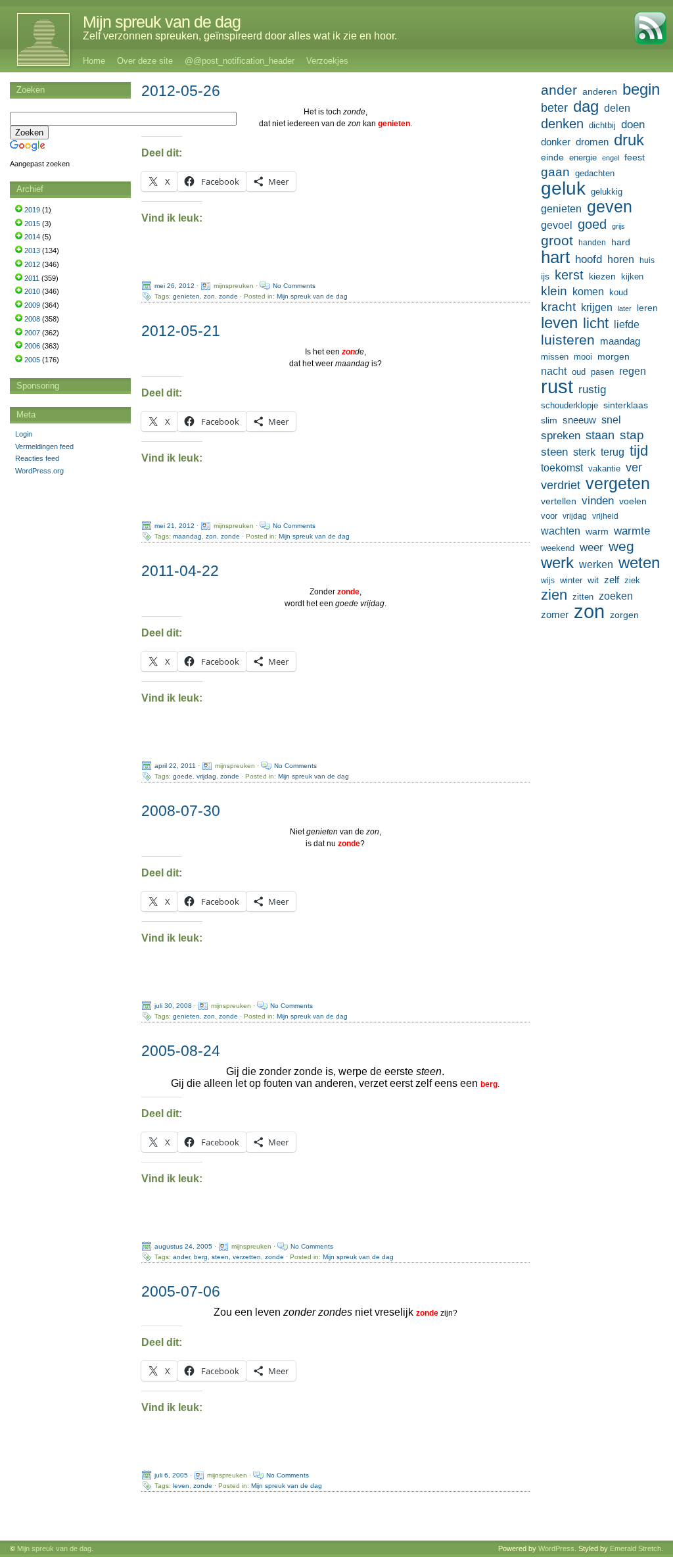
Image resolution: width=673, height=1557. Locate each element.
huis (647, 260)
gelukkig (606, 192)
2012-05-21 (180, 330)
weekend (557, 548)
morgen (613, 356)
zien (554, 595)
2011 (31, 278)
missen (555, 357)
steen (220, 1256)
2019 (32, 210)
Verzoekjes (327, 61)
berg (201, 1256)
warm (597, 531)
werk (557, 563)
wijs (548, 580)
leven (181, 1485)
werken (596, 564)
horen (620, 259)
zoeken (616, 596)
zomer (555, 614)
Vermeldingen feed (44, 446)
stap (632, 435)
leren (647, 307)
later (625, 308)
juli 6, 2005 (171, 1475)
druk (629, 140)
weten (639, 563)
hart (555, 257)
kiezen (602, 276)
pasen (602, 372)
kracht (558, 307)
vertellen (558, 501)
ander (181, 1256)
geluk (563, 188)
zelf (611, 579)
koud (618, 292)
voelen (633, 501)
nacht (554, 371)
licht (596, 323)
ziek (632, 580)
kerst (569, 275)
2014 (32, 237)
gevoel (556, 225)
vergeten (618, 483)
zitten (582, 597)
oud (579, 372)
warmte (632, 530)
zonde (228, 296)
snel (611, 419)
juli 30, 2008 (173, 1005)
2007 (32, 333)
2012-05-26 (180, 90)
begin (641, 89)
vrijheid (605, 516)
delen (617, 108)
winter (571, 580)
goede (183, 776)
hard (620, 242)
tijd (639, 451)
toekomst (562, 467)
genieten (186, 296)
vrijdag (206, 776)
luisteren (568, 340)
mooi (583, 357)
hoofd (588, 259)
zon (209, 296)
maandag (187, 536)
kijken (632, 276)
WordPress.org (39, 471)
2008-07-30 (180, 810)
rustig (592, 389)
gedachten (595, 173)
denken (562, 123)
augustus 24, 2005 (183, 1246)
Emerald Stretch (635, 1548)
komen (588, 291)
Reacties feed (37, 458)
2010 (32, 291)
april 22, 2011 (175, 765)
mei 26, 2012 (174, 285)
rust (557, 386)
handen (592, 242)
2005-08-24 (180, 1050)
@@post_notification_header (239, 61)
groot (557, 240)
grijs (618, 226)
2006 (32, 346)
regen (632, 371)
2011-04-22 (180, 570)
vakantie (604, 468)
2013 (32, 250)
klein (554, 291)
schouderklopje (569, 405)
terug (612, 452)
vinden (598, 500)
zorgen (624, 615)
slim (549, 420)
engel (610, 158)
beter (554, 107)
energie (583, 157)
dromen (592, 141)
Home (94, 61)
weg (621, 546)
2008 (32, 319)
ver (634, 467)
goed (592, 224)
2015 (32, 224)
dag (586, 106)
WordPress (556, 1548)
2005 (32, 360)
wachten (560, 531)
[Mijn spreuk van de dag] (36, 39)
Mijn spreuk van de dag (162, 21)
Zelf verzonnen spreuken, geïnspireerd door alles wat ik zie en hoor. (240, 35)
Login (23, 434)
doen (633, 124)
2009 (32, 305)
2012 (32, 264)
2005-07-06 (180, 1291)
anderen (599, 91)
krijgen (597, 307)
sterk (584, 452)
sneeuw (579, 419)
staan (600, 435)
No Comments (294, 285)
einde (552, 157)
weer (591, 547)
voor (549, 516)
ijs (545, 276)
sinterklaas (625, 405)
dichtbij (602, 125)
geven (609, 206)
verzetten (247, 1256)
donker (555, 141)
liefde (626, 324)
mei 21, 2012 (174, 525)
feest (634, 157)
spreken (560, 435)
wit (593, 580)
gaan (555, 172)
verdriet (560, 485)
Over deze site (145, 61)
